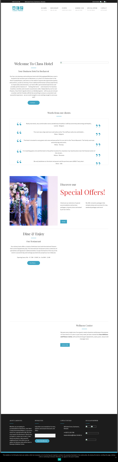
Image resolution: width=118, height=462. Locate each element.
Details (63, 221)
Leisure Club (65, 345)
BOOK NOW (96, 2)
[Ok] (116, 457)
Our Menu (33, 263)
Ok (59, 459)
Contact (32, 102)
